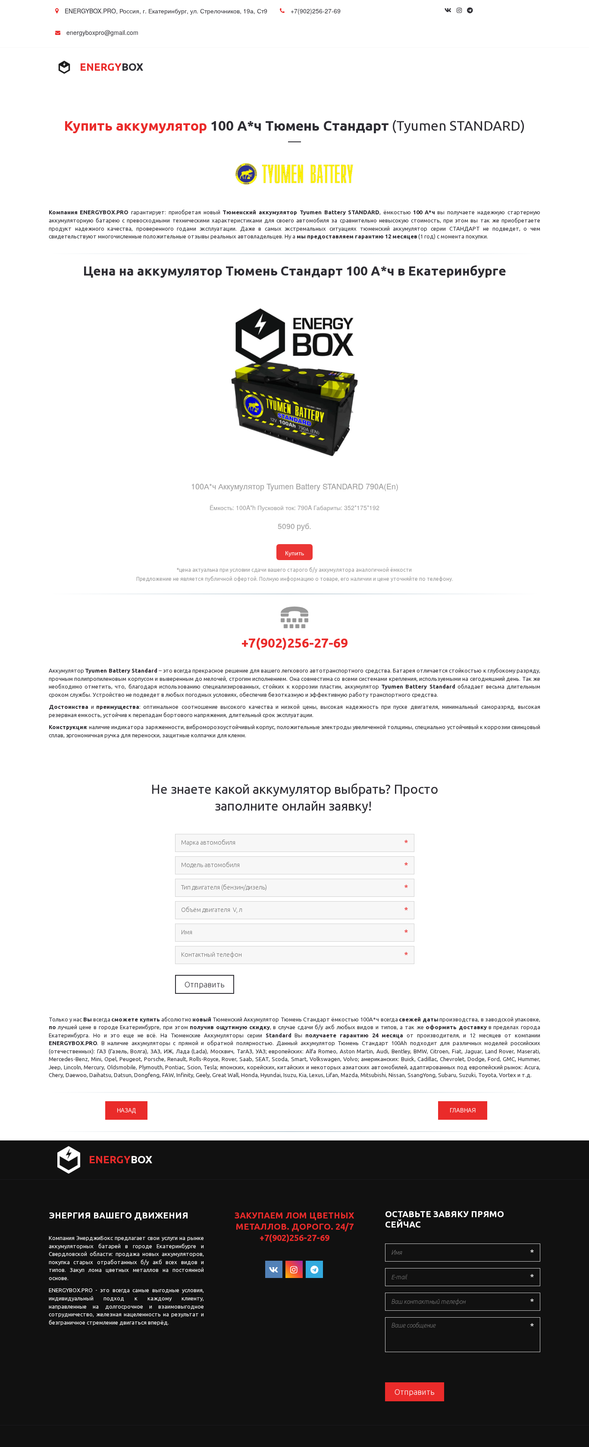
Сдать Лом (380, 67)
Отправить (205, 984)
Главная (85, 67)
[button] (294, 552)
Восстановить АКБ (240, 67)
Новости (439, 67)
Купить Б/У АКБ (318, 67)
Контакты (490, 67)
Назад (126, 1110)
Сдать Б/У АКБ (165, 67)
